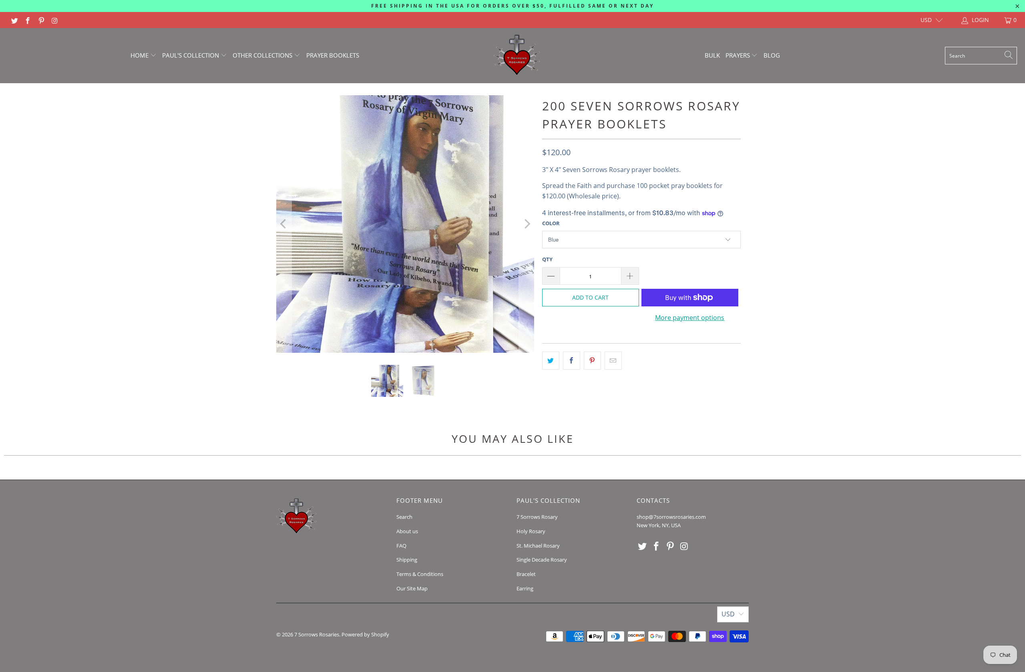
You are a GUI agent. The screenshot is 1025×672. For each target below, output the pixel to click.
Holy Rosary (531, 531)
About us (407, 531)
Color (551, 223)
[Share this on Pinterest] (592, 361)
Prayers (739, 55)
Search (404, 516)
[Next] (527, 224)
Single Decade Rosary (542, 559)
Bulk (712, 55)
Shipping (406, 559)
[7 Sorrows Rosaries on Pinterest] (41, 20)
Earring (525, 588)
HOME (140, 55)
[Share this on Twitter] (550, 361)
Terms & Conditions (419, 574)
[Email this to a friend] (613, 361)
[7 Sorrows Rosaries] (517, 55)
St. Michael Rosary (538, 545)
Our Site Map (412, 588)
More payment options (689, 317)
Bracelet (526, 574)
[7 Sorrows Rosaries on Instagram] (54, 20)
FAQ (401, 545)
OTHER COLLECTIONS (263, 55)
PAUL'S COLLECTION (191, 55)
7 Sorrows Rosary (537, 516)
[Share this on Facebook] (571, 361)
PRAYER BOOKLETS (332, 55)
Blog (772, 55)
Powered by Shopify (365, 634)
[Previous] (284, 224)
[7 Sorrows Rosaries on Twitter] (14, 20)
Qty (547, 259)
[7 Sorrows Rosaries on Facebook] (28, 20)
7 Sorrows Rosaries (316, 634)
